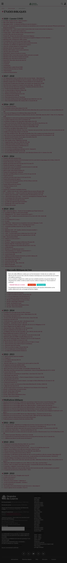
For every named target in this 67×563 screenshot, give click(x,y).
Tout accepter (41, 284)
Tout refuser (32, 284)
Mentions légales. (33, 289)
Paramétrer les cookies (17, 284)
